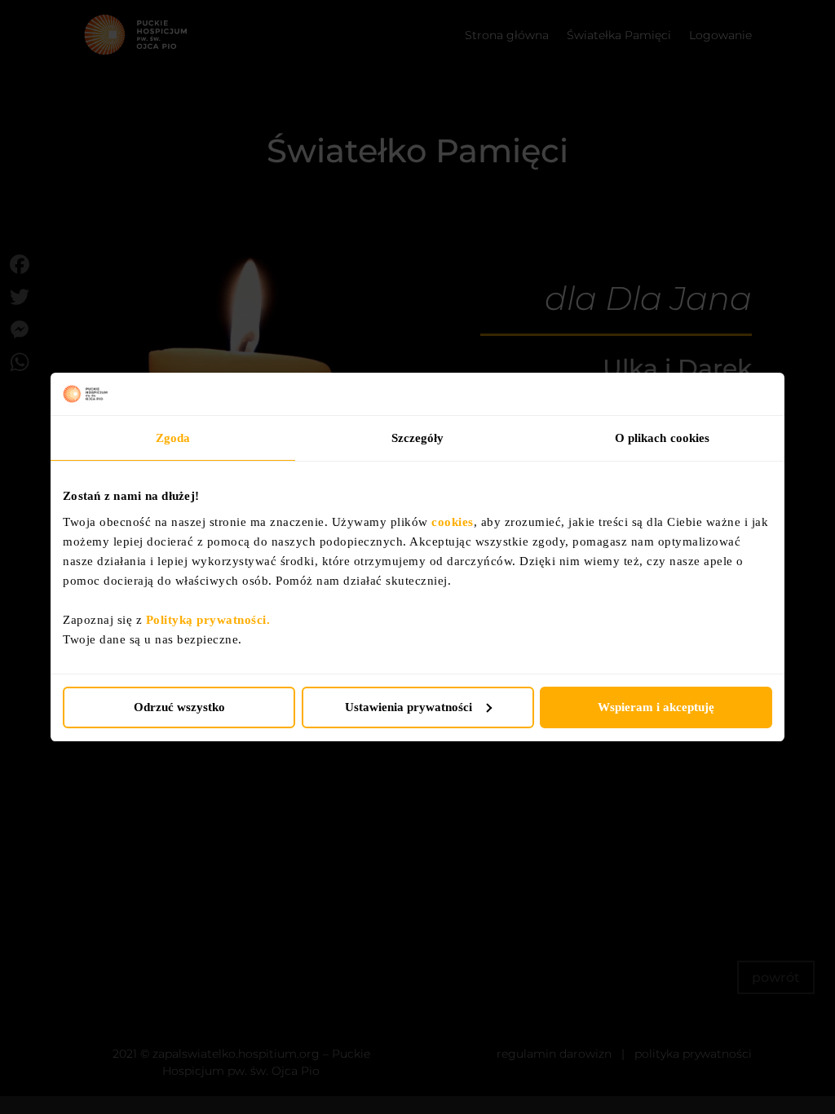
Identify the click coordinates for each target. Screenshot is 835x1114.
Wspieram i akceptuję (656, 707)
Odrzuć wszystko (179, 707)
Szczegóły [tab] (417, 437)
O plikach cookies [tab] (662, 437)
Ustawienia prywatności (408, 707)
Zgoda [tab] (173, 437)
